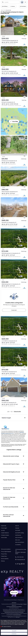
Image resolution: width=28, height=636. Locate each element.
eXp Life (17, 525)
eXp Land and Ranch (19, 542)
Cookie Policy (4, 556)
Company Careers (5, 535)
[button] (14, 418)
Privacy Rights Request (6, 551)
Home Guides (4, 537)
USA (8, 411)
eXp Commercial (18, 537)
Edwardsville (17, 411)
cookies (5, 620)
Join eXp (3, 530)
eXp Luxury (17, 539)
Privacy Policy (4, 553)
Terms (16, 624)
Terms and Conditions (5, 549)
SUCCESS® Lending (19, 532)
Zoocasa (17, 528)
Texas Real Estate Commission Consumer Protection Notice (14, 612)
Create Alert (14, 310)
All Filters (5, 6)
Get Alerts (23, 6)
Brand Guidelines (4, 558)
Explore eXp (3, 525)
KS (11, 411)
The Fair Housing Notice (17, 614)
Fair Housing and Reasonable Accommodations (14, 606)
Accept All (14, 630)
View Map (15, 121)
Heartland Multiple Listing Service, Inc (12, 433)
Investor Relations (5, 532)
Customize (14, 633)
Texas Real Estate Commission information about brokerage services (14, 610)
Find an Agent (4, 528)
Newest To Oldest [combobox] (13, 6)
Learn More (18, 617)
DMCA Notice (14, 602)
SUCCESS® (17, 530)
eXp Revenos (18, 535)
